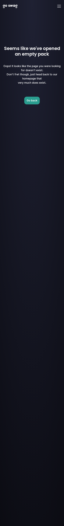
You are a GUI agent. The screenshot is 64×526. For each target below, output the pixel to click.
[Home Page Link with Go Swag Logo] (10, 6)
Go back (32, 100)
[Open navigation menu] (59, 6)
